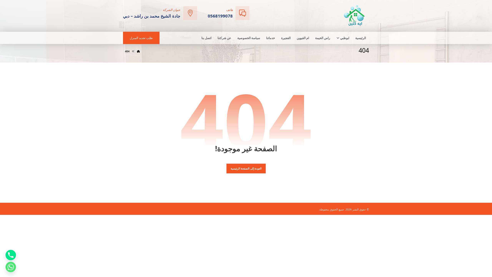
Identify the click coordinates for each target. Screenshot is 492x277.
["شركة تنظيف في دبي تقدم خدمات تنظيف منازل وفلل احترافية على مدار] (354, 15)
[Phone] (11, 255)
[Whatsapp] (11, 267)
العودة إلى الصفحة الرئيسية (245, 168)
